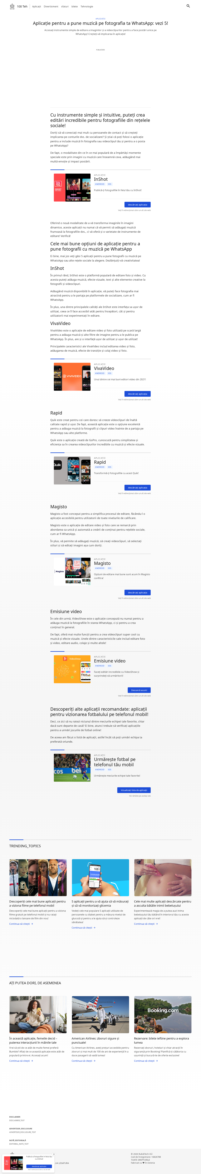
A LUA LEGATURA (60, 1163)
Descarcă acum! (139, 690)
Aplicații (36, 6)
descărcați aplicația (137, 204)
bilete (75, 6)
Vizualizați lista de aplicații (134, 790)
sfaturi (65, 6)
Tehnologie (87, 6)
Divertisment (51, 6)
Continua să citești (19, 923)
